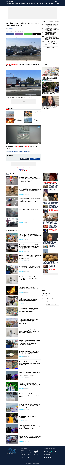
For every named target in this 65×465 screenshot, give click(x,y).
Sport (22, 3)
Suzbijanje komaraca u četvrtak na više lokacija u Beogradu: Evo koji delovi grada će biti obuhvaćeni (29, 353)
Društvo (37, 3)
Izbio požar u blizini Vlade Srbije (28, 209)
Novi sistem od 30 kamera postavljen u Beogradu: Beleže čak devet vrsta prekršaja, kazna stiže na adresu (30, 200)
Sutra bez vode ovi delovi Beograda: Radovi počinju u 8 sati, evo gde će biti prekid (29, 278)
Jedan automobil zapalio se (12, 64)
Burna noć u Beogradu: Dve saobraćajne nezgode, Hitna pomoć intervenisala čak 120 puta (29, 427)
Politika (18, 3)
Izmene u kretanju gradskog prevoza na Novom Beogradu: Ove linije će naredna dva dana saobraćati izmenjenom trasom (29, 342)
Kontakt (14, 460)
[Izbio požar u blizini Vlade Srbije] (12, 212)
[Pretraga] (49, 1)
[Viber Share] (19, 34)
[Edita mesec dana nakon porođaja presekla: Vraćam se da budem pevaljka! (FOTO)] (50, 101)
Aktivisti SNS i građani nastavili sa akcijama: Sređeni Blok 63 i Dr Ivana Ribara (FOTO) (29, 363)
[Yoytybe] (56, 1)
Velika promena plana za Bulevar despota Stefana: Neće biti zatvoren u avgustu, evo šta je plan (29, 310)
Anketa (44, 290)
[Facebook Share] (10, 34)
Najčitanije (50, 21)
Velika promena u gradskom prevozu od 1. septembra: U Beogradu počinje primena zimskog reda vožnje (29, 267)
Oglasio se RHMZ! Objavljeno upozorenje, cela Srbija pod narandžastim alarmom (50, 33)
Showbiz (26, 3)
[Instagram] (54, 1)
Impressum (20, 460)
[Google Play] (53, 452)
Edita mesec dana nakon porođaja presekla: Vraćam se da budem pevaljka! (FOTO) (49, 107)
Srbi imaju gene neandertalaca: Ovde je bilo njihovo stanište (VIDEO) (50, 93)
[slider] (11, 143)
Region (35, 452)
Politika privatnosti (37, 460)
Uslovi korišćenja (46, 460)
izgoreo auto (27, 151)
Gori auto (21, 151)
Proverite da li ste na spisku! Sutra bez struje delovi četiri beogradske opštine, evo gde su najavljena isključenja (29, 247)
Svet (30, 3)
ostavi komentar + (35, 158)
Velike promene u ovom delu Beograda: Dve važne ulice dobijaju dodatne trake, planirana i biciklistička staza (29, 179)
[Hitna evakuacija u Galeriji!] (12, 223)
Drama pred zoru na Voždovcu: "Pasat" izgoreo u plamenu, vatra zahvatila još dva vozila (28, 289)
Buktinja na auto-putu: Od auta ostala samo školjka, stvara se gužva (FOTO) (18, 112)
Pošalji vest (31, 460)
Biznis (45, 3)
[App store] (47, 452)
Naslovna (7, 20)
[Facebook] (52, 1)
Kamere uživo (14, 3)
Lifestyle (41, 3)
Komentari (56, 21)
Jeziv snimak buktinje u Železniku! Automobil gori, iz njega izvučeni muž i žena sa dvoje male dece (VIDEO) (18, 119)
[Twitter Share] (36, 34)
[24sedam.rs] (9, 1)
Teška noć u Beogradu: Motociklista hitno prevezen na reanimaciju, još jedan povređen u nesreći (29, 374)
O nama (10, 460)
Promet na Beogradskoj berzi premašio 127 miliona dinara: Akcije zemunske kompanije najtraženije (29, 384)
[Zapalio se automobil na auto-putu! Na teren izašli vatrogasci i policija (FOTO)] (28, 120)
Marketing (25, 460)
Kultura (49, 3)
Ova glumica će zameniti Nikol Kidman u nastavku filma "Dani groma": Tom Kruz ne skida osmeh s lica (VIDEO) (52, 38)
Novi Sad (36, 456)
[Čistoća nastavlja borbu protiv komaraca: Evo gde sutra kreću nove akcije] (12, 396)
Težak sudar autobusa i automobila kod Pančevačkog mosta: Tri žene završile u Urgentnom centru (29, 406)
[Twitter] (58, 1)
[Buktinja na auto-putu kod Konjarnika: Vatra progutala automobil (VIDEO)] (28, 114)
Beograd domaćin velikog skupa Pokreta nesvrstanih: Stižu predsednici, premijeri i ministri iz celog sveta (29, 321)
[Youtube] (26, 170)
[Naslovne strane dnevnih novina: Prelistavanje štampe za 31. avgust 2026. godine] (50, 71)
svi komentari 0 (24, 158)
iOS (14, 146)
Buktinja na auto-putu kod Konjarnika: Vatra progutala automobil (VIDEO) (36, 112)
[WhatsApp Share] (28, 34)
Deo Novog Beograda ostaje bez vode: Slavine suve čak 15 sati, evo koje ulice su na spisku (29, 331)
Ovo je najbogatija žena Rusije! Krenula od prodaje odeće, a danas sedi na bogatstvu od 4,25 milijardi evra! (51, 43)
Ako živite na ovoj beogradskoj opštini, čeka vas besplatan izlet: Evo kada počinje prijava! (30, 236)
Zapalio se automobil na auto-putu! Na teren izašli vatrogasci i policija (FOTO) (36, 119)
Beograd (11, 20)
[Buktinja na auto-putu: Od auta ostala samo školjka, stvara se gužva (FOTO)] (10, 114)
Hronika (33, 3)
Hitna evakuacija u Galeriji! (27, 220)
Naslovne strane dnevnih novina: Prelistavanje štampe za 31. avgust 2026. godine (49, 78)
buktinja (16, 151)
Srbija (52, 3)
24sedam (27, 146)
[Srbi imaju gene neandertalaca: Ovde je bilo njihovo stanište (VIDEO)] (50, 87)
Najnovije (9, 3)
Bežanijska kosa (10, 151)
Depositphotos (53, 460)
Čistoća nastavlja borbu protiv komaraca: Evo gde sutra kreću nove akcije (29, 395)
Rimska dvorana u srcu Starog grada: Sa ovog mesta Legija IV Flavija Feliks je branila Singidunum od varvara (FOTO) (30, 190)
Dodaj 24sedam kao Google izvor (24, 37)
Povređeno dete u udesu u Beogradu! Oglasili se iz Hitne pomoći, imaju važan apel (30, 438)
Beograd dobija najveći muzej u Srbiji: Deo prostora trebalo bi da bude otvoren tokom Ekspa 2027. (28, 299)
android (18, 146)
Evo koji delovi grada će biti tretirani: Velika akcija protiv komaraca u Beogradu (29, 416)
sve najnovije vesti (50, 47)
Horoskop (57, 3)
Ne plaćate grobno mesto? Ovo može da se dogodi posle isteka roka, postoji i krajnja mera (30, 257)
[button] (23, 135)
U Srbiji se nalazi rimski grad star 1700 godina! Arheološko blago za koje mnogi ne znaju (51, 25)
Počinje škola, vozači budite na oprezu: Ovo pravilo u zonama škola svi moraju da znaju (52, 29)
